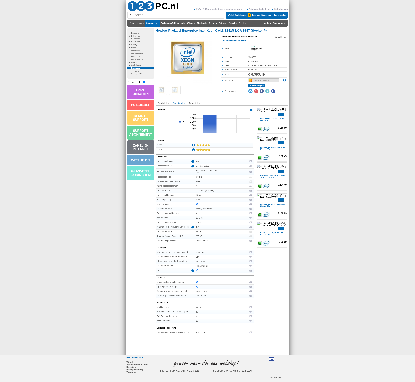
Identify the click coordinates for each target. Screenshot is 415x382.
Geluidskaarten (137, 53)
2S (197, 321)
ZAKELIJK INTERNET (141, 147)
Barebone (135, 33)
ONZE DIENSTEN (141, 92)
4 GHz (198, 227)
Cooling (134, 45)
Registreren (266, 15)
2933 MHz (200, 261)
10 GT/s (199, 218)
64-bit (198, 222)
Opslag (134, 62)
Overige (242, 23)
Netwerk (213, 23)
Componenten (152, 23)
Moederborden (137, 59)
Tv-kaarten (135, 71)
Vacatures (131, 372)
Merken (267, 23)
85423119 (200, 332)
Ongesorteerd (279, 23)
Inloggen (256, 15)
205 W (199, 236)
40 (197, 213)
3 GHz (198, 181)
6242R (199, 177)
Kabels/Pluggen (188, 23)
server (198, 307)
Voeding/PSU (136, 74)
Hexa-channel (202, 266)
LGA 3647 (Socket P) (205, 191)
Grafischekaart (137, 56)
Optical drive (136, 65)
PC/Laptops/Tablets (170, 23)
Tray (198, 200)
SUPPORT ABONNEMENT (140, 132)
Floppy (134, 48)
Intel (198, 161)
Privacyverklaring (134, 370)
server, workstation (204, 209)
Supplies (233, 23)
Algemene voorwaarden (137, 365)
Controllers (135, 42)
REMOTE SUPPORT (140, 117)
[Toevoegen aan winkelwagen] (281, 114)
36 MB (199, 232)
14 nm (198, 195)
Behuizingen (136, 36)
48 (197, 312)
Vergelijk (279, 37)
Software (223, 23)
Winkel (231, 15)
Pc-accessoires (137, 23)
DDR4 (198, 257)
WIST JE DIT (140, 160)
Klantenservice (279, 15)
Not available (202, 291)
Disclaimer (131, 367)
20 (197, 186)
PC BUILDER (140, 105)
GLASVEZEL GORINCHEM (141, 173)
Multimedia (202, 23)
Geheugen (135, 50)
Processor (135, 68)
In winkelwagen (257, 86)
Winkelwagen (242, 15)
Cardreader (135, 39)
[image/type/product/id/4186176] (188, 59)
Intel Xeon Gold (202, 166)
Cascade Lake (202, 241)
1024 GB (200, 252)
